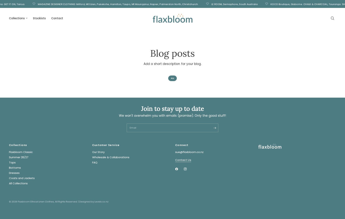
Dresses (14, 173)
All (172, 78)
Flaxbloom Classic (21, 152)
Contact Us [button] (183, 159)
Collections (17, 18)
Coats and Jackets (22, 178)
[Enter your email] (214, 128)
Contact (57, 18)
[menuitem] (19, 18)
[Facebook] (179, 169)
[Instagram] (188, 169)
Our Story (98, 152)
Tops (12, 162)
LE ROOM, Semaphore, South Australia (232, 4)
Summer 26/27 (18, 157)
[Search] (332, 18)
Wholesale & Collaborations (110, 157)
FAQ (94, 162)
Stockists (39, 18)
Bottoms (15, 168)
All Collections (18, 183)
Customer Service (106, 145)
